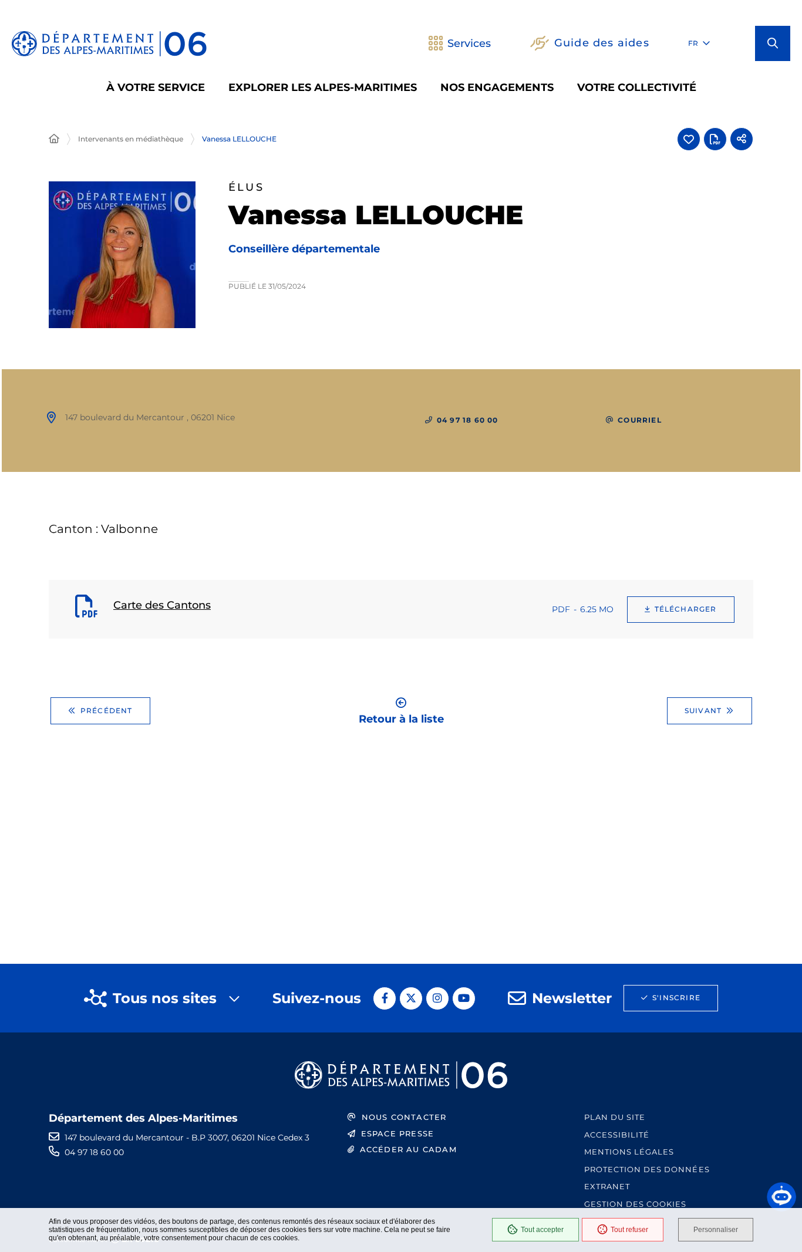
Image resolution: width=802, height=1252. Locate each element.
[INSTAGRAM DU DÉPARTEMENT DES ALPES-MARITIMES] (437, 998)
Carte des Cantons (162, 605)
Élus (246, 187)
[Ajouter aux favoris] (688, 139)
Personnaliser (715, 1230)
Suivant (703, 710)
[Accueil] (54, 139)
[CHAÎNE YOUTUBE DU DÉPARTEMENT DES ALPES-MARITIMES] (464, 998)
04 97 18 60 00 (94, 1152)
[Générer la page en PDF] (715, 139)
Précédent (106, 710)
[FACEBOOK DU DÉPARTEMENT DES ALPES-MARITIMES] (384, 998)
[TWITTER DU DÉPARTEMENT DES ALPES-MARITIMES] (411, 998)
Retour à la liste (401, 718)
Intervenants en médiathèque (130, 138)
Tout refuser (629, 1230)
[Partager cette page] (741, 139)
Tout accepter (542, 1230)
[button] (772, 43)
